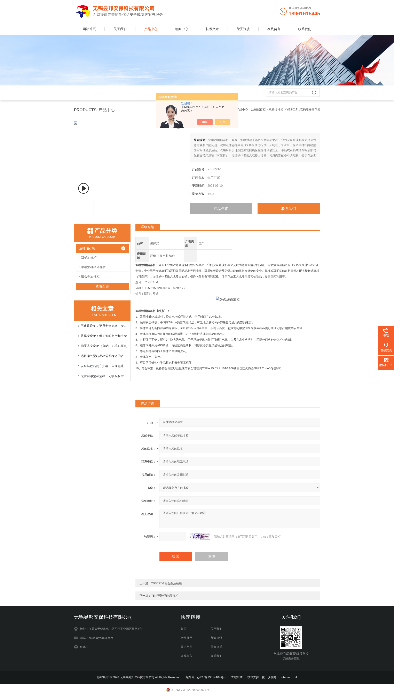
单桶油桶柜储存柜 (93, 267)
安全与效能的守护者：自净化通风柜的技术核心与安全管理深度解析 (104, 366)
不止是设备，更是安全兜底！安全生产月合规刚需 (104, 326)
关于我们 (120, 29)
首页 (184, 628)
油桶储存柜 (258, 109)
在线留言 (274, 29)
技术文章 (212, 29)
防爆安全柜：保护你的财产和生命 (104, 336)
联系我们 (304, 29)
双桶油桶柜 (276, 109)
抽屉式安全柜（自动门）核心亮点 (104, 346)
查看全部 (102, 286)
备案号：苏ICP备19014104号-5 (206, 677)
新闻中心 (181, 29)
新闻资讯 (216, 637)
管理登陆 (237, 677)
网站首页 (89, 29)
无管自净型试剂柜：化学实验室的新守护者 (104, 376)
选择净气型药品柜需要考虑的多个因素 (104, 356)
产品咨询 (221, 209)
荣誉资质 (243, 29)
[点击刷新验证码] (200, 536)
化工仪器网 (269, 677)
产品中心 (150, 29)
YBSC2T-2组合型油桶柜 (166, 583)
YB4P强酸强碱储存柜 (164, 595)
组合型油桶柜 (90, 276)
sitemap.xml (289, 677)
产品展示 (186, 637)
